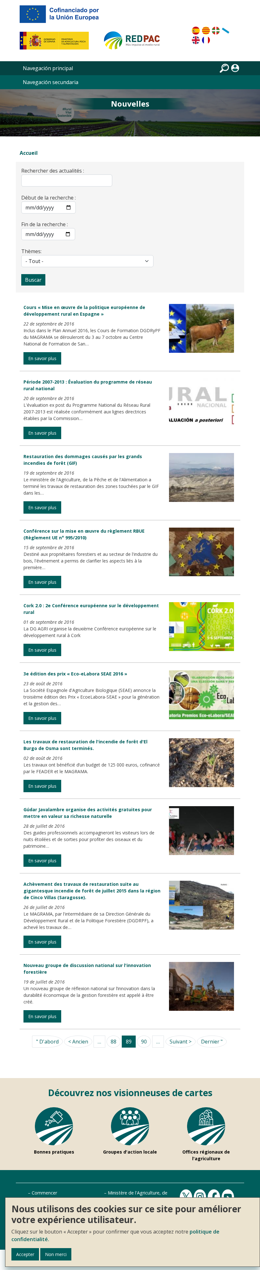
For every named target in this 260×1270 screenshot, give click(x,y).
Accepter (25, 1254)
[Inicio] (135, 43)
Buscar (33, 279)
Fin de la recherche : (44, 224)
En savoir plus (42, 358)
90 (144, 1041)
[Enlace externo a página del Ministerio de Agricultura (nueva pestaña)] (56, 43)
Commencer (44, 1193)
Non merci (56, 1254)
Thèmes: (31, 251)
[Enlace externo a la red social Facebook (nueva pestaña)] (215, 1197)
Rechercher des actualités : (52, 170)
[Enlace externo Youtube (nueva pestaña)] (229, 1197)
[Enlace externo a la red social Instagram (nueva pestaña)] (201, 1197)
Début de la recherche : (48, 197)
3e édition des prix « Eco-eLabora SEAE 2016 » (75, 674)
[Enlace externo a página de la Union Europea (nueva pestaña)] (64, 16)
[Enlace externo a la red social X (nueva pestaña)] (187, 1197)
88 (113, 1041)
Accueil (29, 152)
